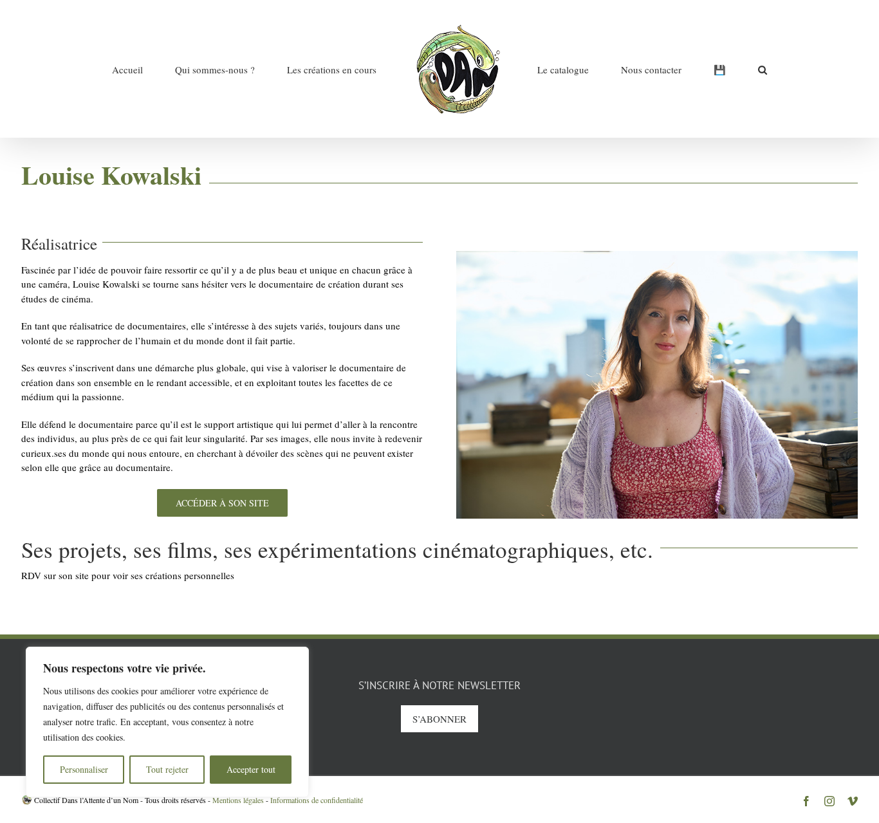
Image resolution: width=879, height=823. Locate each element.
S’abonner (439, 718)
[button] (688, 69)
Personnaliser (84, 769)
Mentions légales (238, 800)
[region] (167, 722)
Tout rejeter (167, 769)
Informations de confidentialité (316, 800)
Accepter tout (251, 769)
